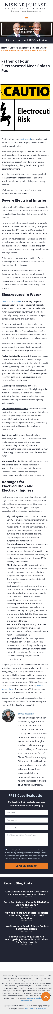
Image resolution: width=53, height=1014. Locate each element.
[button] (26, 18)
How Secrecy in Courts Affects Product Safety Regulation (27, 927)
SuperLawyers (41, 1008)
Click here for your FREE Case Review (26, 40)
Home (4, 47)
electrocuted (25, 139)
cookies (30, 998)
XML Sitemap (29, 1008)
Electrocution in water (11, 301)
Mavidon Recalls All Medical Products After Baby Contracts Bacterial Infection (26, 915)
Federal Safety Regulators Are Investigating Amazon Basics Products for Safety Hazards (26, 939)
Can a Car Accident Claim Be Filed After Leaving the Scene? (26, 904)
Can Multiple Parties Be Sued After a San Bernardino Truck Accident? (26, 893)
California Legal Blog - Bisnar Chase (28, 47)
